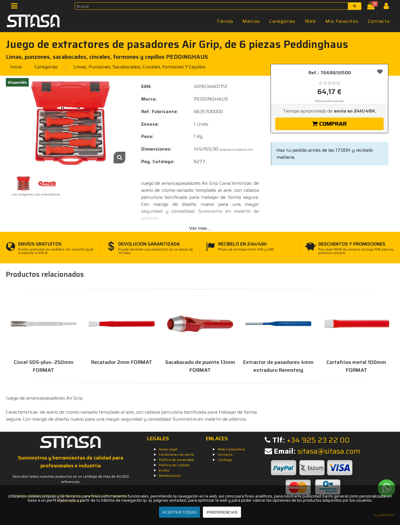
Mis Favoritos (341, 21)
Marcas (251, 21)
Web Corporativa (231, 449)
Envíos (164, 470)
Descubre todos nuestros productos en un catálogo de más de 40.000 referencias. (71, 479)
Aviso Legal (168, 449)
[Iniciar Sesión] (388, 7)
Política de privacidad (176, 459)
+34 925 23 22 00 (318, 440)
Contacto (379, 21)
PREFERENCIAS (221, 512)
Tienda (224, 21)
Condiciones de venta (176, 454)
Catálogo (225, 459)
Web (310, 21)
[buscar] (354, 6)
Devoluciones (170, 475)
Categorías (282, 21)
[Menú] (16, 7)
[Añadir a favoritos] (380, 71)
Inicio (16, 66)
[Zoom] (119, 157)
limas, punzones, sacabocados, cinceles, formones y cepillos (139, 66)
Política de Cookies (174, 465)
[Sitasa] (33, 21)
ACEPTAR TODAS (179, 512)
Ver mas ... (200, 228)
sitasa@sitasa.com (329, 451)
